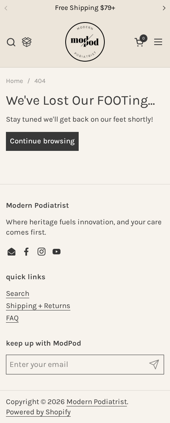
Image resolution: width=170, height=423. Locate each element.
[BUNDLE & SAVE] (27, 42)
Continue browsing (42, 141)
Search (17, 293)
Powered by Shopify (38, 412)
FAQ (12, 318)
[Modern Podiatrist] (85, 42)
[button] (11, 42)
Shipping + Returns (38, 305)
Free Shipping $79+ (85, 7)
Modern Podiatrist (96, 401)
